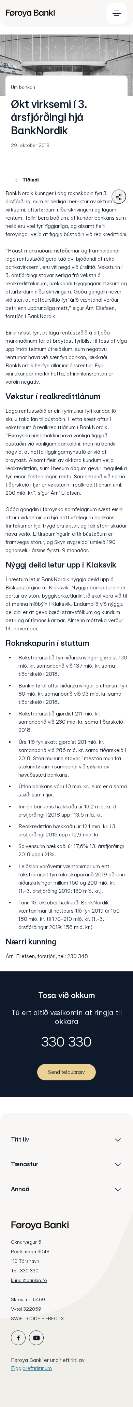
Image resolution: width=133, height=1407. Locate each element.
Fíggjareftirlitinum (31, 1368)
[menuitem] (51, 13)
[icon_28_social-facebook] (18, 1337)
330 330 (66, 1042)
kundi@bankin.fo (29, 1280)
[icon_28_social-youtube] (36, 1337)
